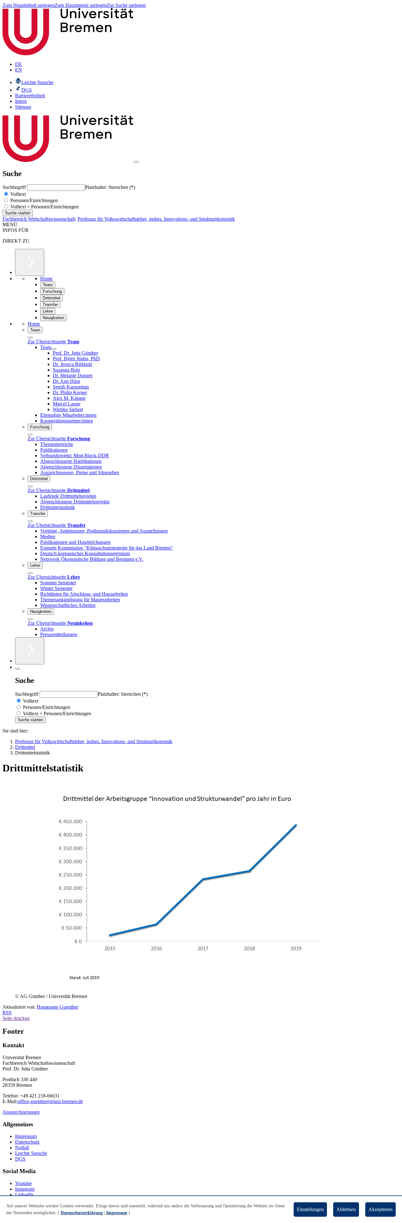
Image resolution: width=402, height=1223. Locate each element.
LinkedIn (24, 1194)
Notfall (22, 1147)
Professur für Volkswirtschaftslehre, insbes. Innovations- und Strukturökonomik (156, 219)
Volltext (17, 194)
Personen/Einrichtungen (33, 200)
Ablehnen (346, 1209)
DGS (20, 1158)
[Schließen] (30, 338)
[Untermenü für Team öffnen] (53, 349)
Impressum (26, 1136)
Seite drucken (16, 1018)
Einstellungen (310, 1209)
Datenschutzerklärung (82, 1212)
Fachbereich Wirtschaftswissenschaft (39, 219)
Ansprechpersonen (21, 1112)
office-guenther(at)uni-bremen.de (50, 1101)
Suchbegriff (15, 187)
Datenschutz (27, 1142)
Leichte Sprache (31, 1153)
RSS (7, 1012)
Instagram (25, 1189)
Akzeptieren (380, 1209)
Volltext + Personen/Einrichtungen (44, 206)
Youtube (23, 1183)
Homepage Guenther (57, 1007)
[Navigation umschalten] (136, 162)
